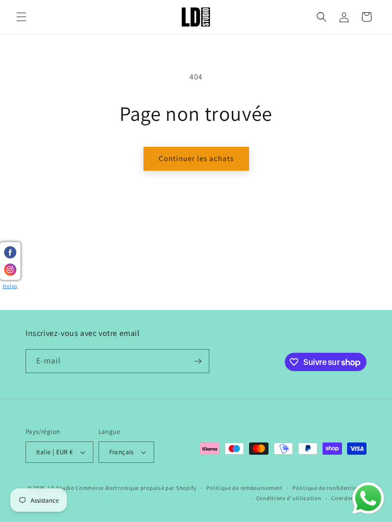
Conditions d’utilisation (289, 498)
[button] (21, 17)
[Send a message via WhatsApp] (368, 498)
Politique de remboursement (244, 487)
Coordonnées (348, 498)
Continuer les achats (196, 158)
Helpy (10, 286)
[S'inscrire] (197, 361)
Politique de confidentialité (329, 487)
